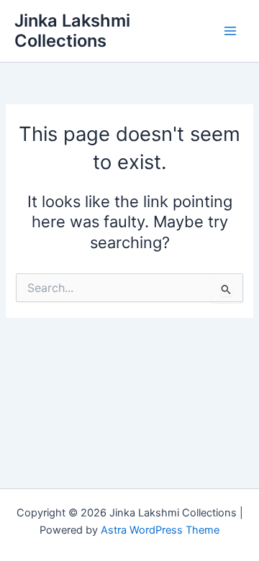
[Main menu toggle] (230, 31)
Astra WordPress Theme (160, 530)
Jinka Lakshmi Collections (72, 30)
